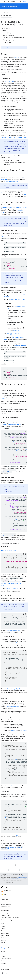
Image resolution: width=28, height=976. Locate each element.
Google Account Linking (6, 920)
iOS (7, 398)
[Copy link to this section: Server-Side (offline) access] (16, 477)
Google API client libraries (12, 706)
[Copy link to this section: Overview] (10, 54)
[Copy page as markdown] (20, 24)
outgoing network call (21, 207)
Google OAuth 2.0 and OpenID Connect (10, 917)
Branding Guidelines (5, 906)
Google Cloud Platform (6, 958)
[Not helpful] (12, 16)
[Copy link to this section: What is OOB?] (11, 79)
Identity (12, 2)
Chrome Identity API (12, 643)
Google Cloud (4, 937)
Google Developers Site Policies (15, 878)
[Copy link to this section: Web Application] (13, 698)
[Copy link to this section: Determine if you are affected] (2, 172)
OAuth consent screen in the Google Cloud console (14, 137)
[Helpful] (10, 16)
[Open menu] (2, 1)
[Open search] (21, 2)
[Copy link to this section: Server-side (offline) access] (15, 596)
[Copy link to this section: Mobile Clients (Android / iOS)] (21, 390)
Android (3, 398)
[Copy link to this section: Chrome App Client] (15, 636)
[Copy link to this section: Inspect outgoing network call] (18, 288)
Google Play (3, 940)
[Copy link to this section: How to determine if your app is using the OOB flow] (11, 204)
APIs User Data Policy (6, 904)
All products (4, 963)
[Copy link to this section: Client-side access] (11, 420)
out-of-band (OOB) (9, 81)
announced (16, 57)
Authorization (22, 11)
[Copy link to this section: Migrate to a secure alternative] (2, 387)
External (7, 187)
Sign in (24, 1)
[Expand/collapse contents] (9, 29)
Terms (2, 969)
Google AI (3, 961)
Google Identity (14, 11)
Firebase (3, 930)
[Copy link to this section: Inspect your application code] (18, 230)
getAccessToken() (6, 471)
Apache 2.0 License (22, 877)
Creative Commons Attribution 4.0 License (17, 875)
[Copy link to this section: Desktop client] (9, 841)
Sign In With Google (5, 915)
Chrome (3, 928)
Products (7, 11)
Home (2, 11)
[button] (14, 47)
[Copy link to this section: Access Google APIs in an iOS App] (20, 543)
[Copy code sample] (26, 431)
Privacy (7, 969)
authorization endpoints (7, 236)
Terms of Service (5, 902)
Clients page (23, 730)
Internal (25, 185)
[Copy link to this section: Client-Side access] (11, 792)
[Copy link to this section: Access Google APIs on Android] (19, 417)
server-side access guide (13, 630)
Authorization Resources (9, 6)
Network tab (16, 330)
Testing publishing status (11, 181)
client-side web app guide (13, 835)
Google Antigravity (5, 935)
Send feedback (6, 18)
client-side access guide (13, 588)
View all (3, 942)
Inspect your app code (6, 207)
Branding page (16, 150)
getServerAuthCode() (7, 535)
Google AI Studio (5, 933)
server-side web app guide (14, 786)
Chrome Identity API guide (13, 689)
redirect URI (14, 730)
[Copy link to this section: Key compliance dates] (17, 106)
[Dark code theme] (26, 259)
